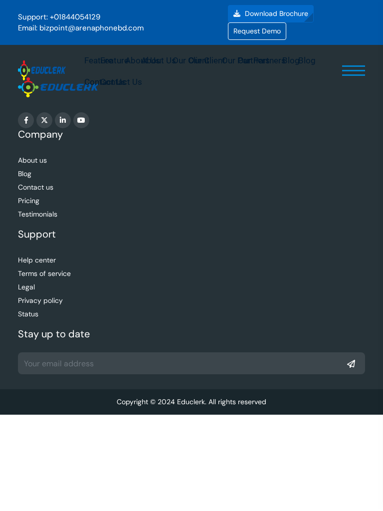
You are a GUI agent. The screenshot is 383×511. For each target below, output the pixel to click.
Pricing (28, 200)
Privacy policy (40, 300)
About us (32, 160)
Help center (37, 259)
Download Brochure (275, 13)
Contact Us (121, 82)
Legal (26, 286)
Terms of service (44, 273)
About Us (158, 60)
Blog (307, 60)
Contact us (35, 187)
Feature (114, 60)
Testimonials (37, 214)
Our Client (207, 60)
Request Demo (257, 30)
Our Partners (262, 60)
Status (28, 313)
